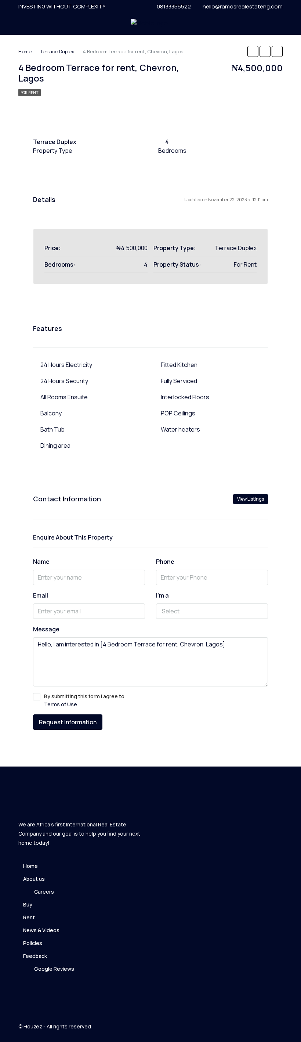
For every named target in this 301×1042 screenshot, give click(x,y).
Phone (165, 562)
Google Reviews (54, 968)
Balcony (51, 413)
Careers (44, 891)
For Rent (30, 92)
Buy (27, 904)
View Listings (250, 499)
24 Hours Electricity (66, 365)
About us (34, 878)
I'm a (162, 595)
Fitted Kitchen (179, 365)
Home (30, 865)
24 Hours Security (64, 381)
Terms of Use (60, 704)
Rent (29, 917)
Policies (32, 943)
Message (46, 629)
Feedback (35, 955)
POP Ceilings (178, 413)
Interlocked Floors (185, 397)
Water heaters (180, 429)
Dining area (55, 445)
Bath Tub (52, 429)
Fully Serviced (179, 381)
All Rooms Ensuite (64, 397)
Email (40, 595)
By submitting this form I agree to (84, 700)
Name (41, 562)
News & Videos (41, 930)
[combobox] (212, 611)
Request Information (68, 722)
